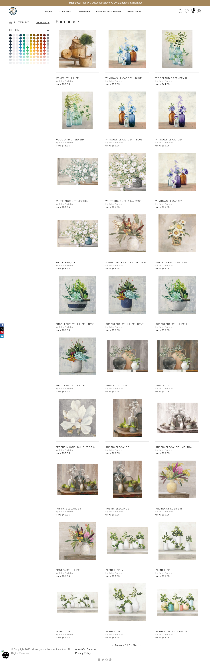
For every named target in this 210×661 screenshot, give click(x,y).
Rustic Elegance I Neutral (174, 447)
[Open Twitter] (2, 329)
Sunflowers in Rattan (171, 263)
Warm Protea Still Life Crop (125, 263)
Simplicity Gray (116, 386)
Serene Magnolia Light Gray (76, 447)
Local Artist (65, 11)
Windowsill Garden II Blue (124, 140)
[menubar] (189, 11)
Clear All (43, 23)
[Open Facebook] (2, 325)
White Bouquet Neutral (72, 201)
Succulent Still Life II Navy (75, 324)
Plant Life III (164, 570)
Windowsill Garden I (169, 201)
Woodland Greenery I (71, 140)
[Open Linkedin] (2, 336)
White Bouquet (66, 263)
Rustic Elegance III (119, 447)
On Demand (84, 11)
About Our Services (85, 649)
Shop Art (48, 11)
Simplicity (162, 386)
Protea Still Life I (68, 570)
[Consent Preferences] (6, 655)
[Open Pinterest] (2, 332)
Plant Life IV (114, 570)
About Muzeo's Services (108, 11)
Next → (137, 645)
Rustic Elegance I (68, 509)
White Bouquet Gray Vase (123, 201)
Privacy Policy (83, 653)
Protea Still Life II (168, 509)
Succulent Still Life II (171, 324)
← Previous (118, 645)
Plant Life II (114, 632)
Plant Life (63, 632)
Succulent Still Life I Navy (124, 324)
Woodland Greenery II (171, 78)
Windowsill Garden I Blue (123, 78)
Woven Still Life (67, 78)
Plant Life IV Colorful (171, 632)
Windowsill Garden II (170, 140)
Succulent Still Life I (71, 386)
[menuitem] (180, 11)
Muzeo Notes (134, 11)
